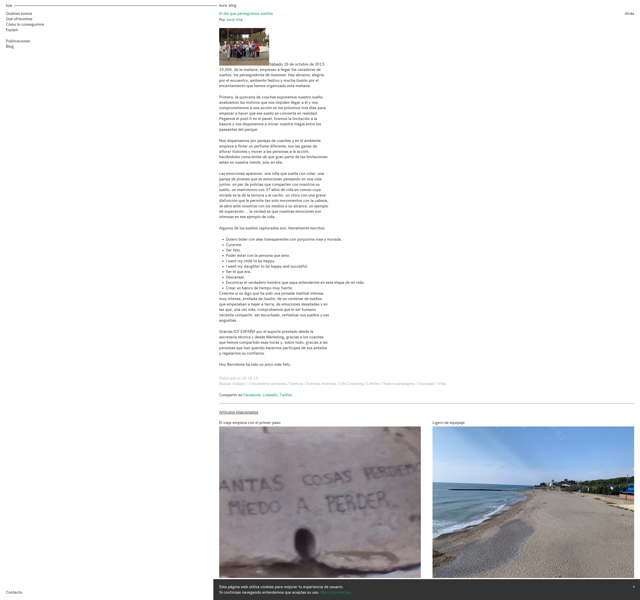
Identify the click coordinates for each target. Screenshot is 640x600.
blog (232, 5)
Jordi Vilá (234, 19)
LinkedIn (270, 395)
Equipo (12, 29)
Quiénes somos (19, 13)
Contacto (14, 592)
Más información (335, 592)
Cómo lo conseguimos (25, 24)
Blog (10, 46)
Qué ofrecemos (19, 19)
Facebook (252, 395)
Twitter (286, 395)
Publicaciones (18, 41)
